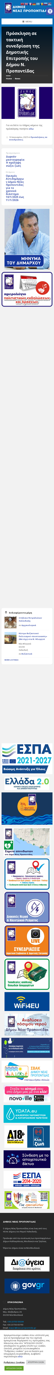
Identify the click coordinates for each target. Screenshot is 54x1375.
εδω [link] (31, 128)
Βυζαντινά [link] (26, 653)
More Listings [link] (11, 660)
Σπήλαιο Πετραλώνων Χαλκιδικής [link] (30, 619)
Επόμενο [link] (10, 172)
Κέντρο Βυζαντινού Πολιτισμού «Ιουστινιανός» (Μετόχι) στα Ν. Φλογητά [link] (33, 636)
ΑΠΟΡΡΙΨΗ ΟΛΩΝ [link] (36, 1362)
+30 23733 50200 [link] (15, 1321)
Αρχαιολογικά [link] (28, 625)
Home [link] (9, 78)
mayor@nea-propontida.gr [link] (22, 1327)
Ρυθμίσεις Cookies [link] (14, 1362)
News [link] (17, 78)
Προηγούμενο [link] (13, 153)
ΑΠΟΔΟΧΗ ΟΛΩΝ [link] (14, 1368)
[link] (50, 11)
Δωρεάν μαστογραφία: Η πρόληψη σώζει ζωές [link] (15, 161)
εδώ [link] (20, 1356)
